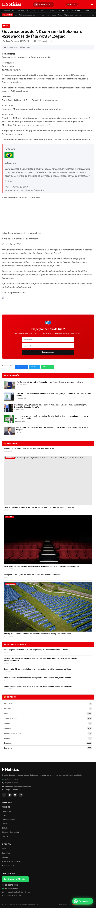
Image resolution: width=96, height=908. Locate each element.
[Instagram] (10, 795)
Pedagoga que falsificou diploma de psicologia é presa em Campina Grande (36, 650)
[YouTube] (15, 795)
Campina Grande (8, 820)
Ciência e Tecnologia (10, 832)
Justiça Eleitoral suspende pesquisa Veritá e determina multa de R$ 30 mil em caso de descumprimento (41, 659)
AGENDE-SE (6, 811)
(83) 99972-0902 (11, 779)
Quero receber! (48, 352)
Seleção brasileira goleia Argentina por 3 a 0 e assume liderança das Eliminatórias (39, 507)
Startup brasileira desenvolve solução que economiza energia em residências (37, 634)
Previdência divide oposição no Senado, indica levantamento (30, 100)
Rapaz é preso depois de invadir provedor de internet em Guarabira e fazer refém (39, 686)
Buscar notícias (8, 865)
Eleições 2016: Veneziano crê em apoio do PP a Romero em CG (30, 449)
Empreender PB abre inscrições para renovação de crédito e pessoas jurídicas (37, 669)
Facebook (22, 367)
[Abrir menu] (92, 4)
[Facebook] (4, 795)
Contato (5, 857)
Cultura (5, 836)
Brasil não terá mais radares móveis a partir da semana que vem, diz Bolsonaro (37, 678)
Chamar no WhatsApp (17, 879)
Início (4, 849)
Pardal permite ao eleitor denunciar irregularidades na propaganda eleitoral (50, 382)
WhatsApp (47, 367)
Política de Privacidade (11, 861)
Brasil (6, 26)
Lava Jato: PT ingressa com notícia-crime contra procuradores (32, 109)
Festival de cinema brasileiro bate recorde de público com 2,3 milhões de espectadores (41, 566)
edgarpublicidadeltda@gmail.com (18, 786)
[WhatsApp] (20, 795)
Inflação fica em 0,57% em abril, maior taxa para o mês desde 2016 (32, 575)
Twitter (34, 367)
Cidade (5, 824)
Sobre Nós (6, 853)
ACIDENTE (6, 807)
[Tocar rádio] (36, 4)
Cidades (5, 828)
